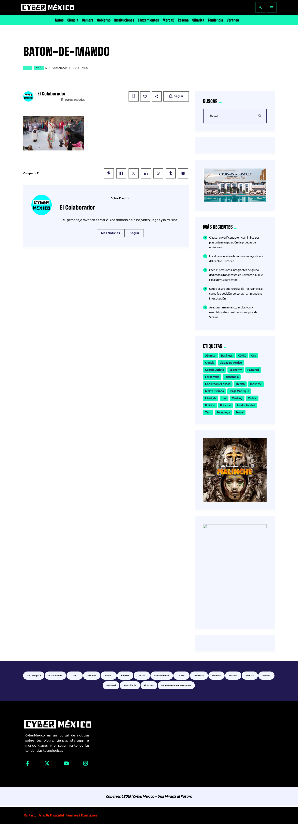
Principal (225, 405)
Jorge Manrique (239, 391)
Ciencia (209, 362)
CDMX (242, 355)
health (240, 384)
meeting (237, 398)
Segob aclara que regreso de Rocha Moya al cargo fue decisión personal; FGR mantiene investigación (236, 293)
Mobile (252, 398)
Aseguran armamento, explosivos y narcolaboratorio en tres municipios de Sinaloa (233, 312)
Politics (210, 405)
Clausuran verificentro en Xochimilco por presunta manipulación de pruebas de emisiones (234, 242)
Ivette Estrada (214, 391)
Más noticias (110, 233)
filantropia (232, 377)
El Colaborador (58, 68)
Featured (253, 370)
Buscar (214, 115)
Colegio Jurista (214, 370)
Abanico (210, 355)
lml (224, 398)
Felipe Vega (212, 377)
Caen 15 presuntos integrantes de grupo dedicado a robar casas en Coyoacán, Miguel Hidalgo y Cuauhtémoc (236, 275)
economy (235, 370)
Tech (208, 412)
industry (256, 384)
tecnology (223, 412)
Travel (240, 412)
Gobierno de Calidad (218, 384)
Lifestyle (211, 398)
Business (227, 355)
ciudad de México (231, 362)
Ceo (253, 355)
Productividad (246, 405)
